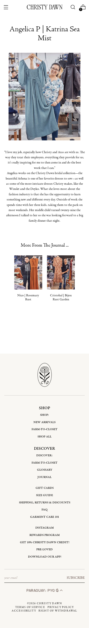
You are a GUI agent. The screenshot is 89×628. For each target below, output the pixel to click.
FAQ (44, 510)
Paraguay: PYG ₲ (43, 590)
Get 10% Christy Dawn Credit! (44, 542)
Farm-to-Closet (44, 429)
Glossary (44, 470)
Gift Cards (45, 488)
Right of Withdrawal (57, 611)
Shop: (44, 415)
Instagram (44, 528)
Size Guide (44, 495)
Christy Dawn (49, 603)
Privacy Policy (60, 607)
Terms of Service (30, 607)
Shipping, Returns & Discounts (44, 503)
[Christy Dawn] (44, 7)
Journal (44, 477)
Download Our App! (44, 557)
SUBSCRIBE (76, 577)
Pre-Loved (44, 549)
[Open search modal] (73, 7)
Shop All (44, 437)
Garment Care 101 (44, 517)
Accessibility (24, 611)
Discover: (44, 455)
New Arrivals (44, 422)
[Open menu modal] (6, 7)
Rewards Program (44, 535)
